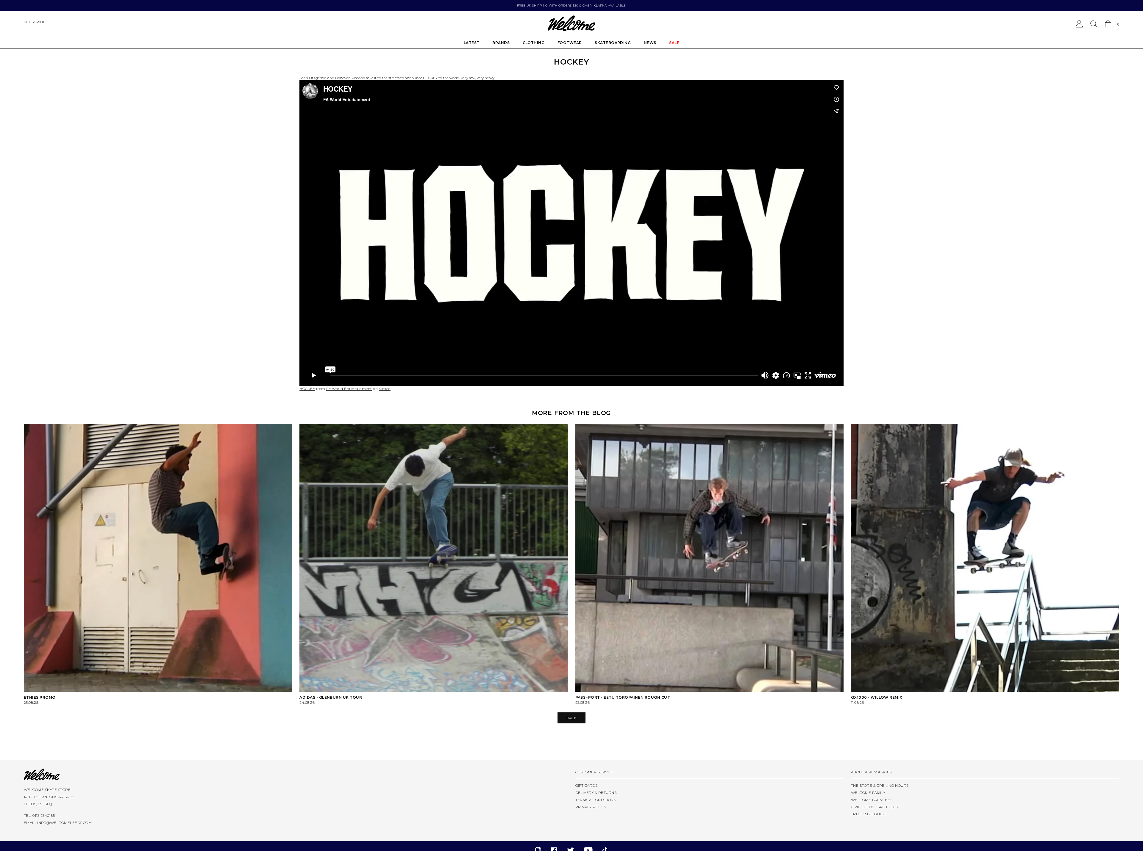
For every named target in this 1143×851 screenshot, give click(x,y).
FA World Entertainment (349, 388)
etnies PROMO (40, 697)
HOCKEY (307, 388)
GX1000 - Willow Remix (876, 697)
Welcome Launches (872, 799)
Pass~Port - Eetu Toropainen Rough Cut (622, 697)
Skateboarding (613, 42)
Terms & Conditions (595, 799)
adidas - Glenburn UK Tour (330, 697)
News (650, 42)
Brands (501, 42)
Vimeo (385, 388)
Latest (472, 42)
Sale (674, 42)
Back (571, 718)
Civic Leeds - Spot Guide (876, 807)
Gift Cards (586, 785)
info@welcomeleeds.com (64, 822)
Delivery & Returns (596, 792)
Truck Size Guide (868, 814)
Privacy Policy (591, 807)
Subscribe (35, 22)
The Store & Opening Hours (880, 785)
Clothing (534, 42)
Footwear (570, 42)
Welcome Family (868, 792)
